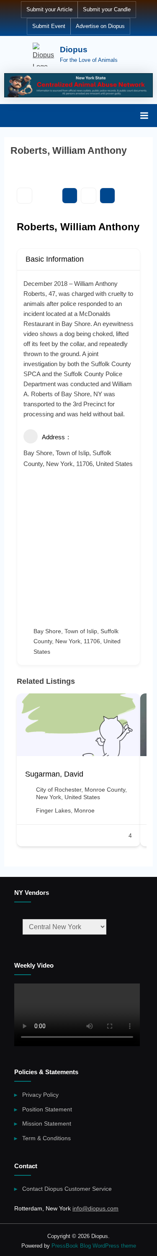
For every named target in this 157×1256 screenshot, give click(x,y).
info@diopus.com (95, 1208)
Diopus (74, 49)
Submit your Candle (107, 9)
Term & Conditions (46, 1138)
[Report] (107, 196)
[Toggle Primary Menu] (144, 115)
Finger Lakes (53, 810)
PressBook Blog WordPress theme (93, 1246)
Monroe (84, 810)
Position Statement (47, 1109)
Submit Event (48, 26)
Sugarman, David (54, 774)
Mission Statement (46, 1124)
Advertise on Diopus (100, 26)
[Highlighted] (78, 85)
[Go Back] (24, 196)
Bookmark (69, 196)
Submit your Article (49, 9)
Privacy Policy (40, 1095)
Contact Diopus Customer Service (67, 1189)
